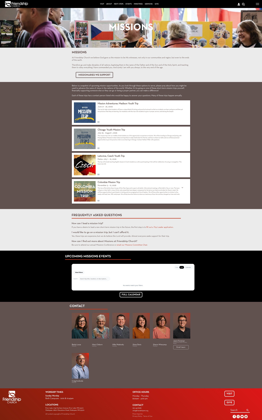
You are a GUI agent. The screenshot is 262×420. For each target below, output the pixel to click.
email (119, 245)
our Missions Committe (131, 245)
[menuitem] (102, 4)
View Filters (79, 272)
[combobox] (237, 414)
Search (75, 279)
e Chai (144, 245)
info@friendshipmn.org (140, 414)
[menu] (257, 4)
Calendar (188, 267)
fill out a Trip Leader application (159, 227)
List (182, 267)
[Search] (247, 414)
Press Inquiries (138, 418)
